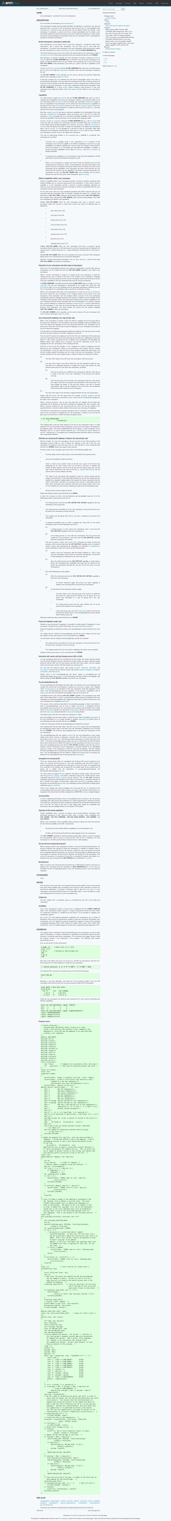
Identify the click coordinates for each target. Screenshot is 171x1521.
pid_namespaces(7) (46, 1505)
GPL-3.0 (60, 1518)
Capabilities (43, 95)
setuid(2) (77, 667)
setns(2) (89, 61)
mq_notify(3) (55, 785)
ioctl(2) (58, 75)
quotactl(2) (88, 626)
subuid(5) (43, 1503)
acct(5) (63, 783)
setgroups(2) (82, 611)
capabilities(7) (44, 30)
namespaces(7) (69, 23)
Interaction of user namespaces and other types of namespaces (60, 265)
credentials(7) (54, 28)
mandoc (84, 1515)
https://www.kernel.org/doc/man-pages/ (117, 25)
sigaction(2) (81, 781)
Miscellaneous (44, 862)
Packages (119, 3)
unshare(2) (64, 50)
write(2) (64, 635)
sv (106, 62)
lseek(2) (82, 469)
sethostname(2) (78, 303)
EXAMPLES (41, 929)
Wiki (134, 3)
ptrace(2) (70, 1501)
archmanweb (74, 1515)
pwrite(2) (91, 469)
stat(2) (70, 397)
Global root (43, 897)
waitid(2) (63, 777)
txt (113, 66)
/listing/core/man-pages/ (113, 49)
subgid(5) (97, 1501)
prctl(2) (65, 87)
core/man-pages (110, 18)
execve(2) (55, 112)
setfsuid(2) (84, 667)
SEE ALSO (41, 1498)
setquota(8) (78, 626)
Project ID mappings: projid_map (50, 621)
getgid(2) (91, 395)
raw (115, 66)
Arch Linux (10, 3)
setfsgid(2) (88, 669)
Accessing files (44, 796)
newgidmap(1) (44, 1501)
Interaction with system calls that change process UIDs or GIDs (60, 656)
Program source (44, 1021)
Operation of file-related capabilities (51, 810)
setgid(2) (82, 669)
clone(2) (72, 50)
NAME (39, 13)
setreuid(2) (80, 430)
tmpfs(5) (53, 224)
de (106, 59)
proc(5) (77, 89)
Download (164, 3)
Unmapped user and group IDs (49, 758)
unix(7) (91, 867)
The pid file (48, 682)
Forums (127, 3)
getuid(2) (84, 395)
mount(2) (88, 858)
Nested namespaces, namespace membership (54, 41)
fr (105, 60)
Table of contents (109, 52)
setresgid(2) (44, 671)
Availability (42, 906)
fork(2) (96, 58)
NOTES (40, 882)
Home (111, 3)
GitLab (141, 3)
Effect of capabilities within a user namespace (54, 178)
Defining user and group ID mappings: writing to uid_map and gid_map (63, 438)
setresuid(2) (44, 669)
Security (149, 3)
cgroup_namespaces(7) (68, 1503)
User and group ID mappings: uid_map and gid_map (57, 318)
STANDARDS (42, 875)
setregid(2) (96, 669)
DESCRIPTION (43, 20)
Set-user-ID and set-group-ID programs (52, 843)
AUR (156, 3)
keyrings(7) (82, 28)
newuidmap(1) (54, 1501)
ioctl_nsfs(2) (64, 77)
